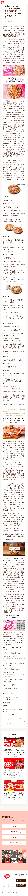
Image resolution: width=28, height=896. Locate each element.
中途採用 (14, 826)
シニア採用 (14, 831)
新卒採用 (14, 837)
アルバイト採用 (14, 842)
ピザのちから (7, 884)
